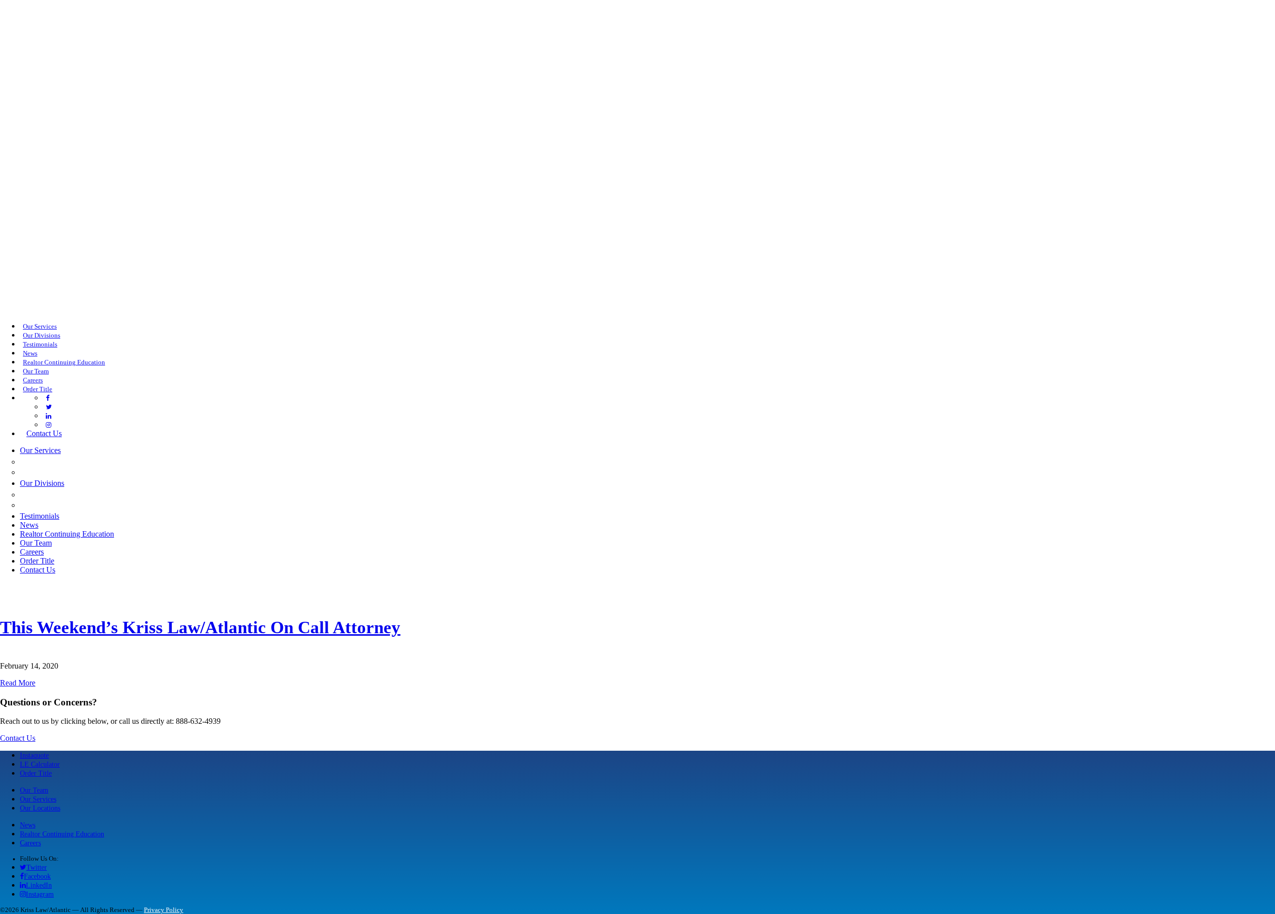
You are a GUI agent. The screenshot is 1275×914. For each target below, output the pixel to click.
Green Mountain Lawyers (83, 494)
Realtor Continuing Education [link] (64, 362)
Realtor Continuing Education (62, 834)
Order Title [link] (37, 389)
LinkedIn (39, 885)
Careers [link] (33, 380)
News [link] (30, 353)
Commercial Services (72, 461)
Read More (17, 683)
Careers (30, 843)
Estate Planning (60, 472)
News (27, 825)
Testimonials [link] (40, 344)
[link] (47, 398)
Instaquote (34, 755)
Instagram (40, 894)
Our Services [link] (40, 326)
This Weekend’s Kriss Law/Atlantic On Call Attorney (200, 627)
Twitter (36, 867)
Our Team (34, 790)
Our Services (38, 799)
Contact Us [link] (44, 433)
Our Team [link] (36, 371)
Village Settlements (72, 505)
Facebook (37, 876)
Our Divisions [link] (41, 335)
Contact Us (17, 738)
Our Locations (40, 808)
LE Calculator (40, 764)
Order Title (36, 773)
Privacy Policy (163, 910)
